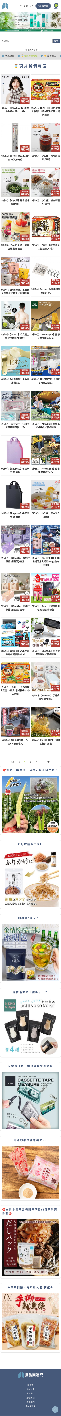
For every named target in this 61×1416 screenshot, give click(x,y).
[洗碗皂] (30, 21)
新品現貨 (9, 55)
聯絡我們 (30, 1401)
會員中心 (30, 1393)
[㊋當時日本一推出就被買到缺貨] (30, 1100)
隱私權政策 (30, 1405)
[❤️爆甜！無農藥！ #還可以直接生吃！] (30, 804)
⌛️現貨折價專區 (29, 55)
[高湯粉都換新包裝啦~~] (30, 1172)
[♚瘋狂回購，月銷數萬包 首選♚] (30, 1321)
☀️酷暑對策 (50, 55)
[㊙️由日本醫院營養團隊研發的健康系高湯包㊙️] (30, 1247)
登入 (31, 5)
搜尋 (56, 41)
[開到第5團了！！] (30, 952)
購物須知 (30, 1397)
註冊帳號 (24, 5)
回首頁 (30, 1385)
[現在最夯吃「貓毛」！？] (30, 1026)
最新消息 (30, 1389)
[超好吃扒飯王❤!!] (30, 878)
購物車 (45, 5)
